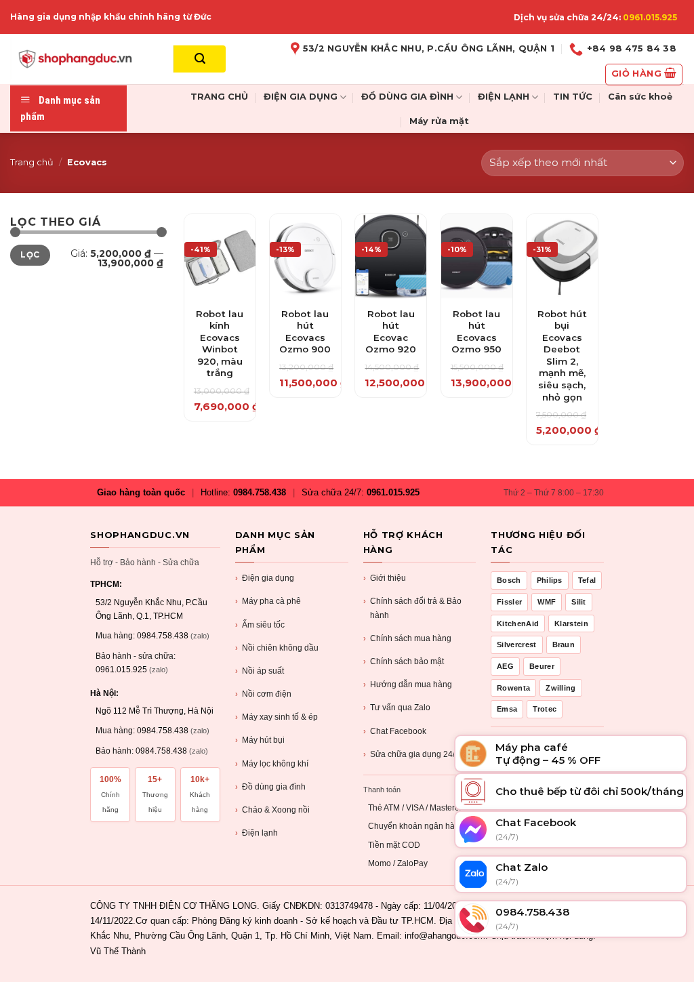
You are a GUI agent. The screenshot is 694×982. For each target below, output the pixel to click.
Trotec (544, 709)
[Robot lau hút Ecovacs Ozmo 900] (305, 257)
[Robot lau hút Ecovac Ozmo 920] (390, 257)
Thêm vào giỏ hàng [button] (220, 332)
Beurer (541, 666)
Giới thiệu (384, 578)
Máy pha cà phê (268, 601)
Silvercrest (516, 644)
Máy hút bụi (260, 740)
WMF (546, 602)
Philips (550, 580)
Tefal (587, 580)
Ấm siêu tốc (260, 625)
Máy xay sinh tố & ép (276, 717)
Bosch (509, 580)
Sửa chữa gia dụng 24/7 (411, 754)
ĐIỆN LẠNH (503, 96)
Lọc (29, 254)
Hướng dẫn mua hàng (407, 684)
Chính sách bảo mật (403, 661)
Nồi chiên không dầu (277, 648)
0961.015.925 (650, 17)
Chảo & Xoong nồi (272, 810)
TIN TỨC (572, 96)
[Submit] (200, 59)
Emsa (507, 709)
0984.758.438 (259, 492)
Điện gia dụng (264, 578)
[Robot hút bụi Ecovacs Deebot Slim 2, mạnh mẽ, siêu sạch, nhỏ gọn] (562, 257)
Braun (563, 644)
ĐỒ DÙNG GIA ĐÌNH (407, 96)
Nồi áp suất (259, 671)
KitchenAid (518, 623)
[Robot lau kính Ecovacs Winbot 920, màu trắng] (220, 257)
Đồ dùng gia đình (270, 787)
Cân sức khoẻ (640, 96)
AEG (505, 666)
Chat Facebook (394, 731)
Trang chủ (32, 162)
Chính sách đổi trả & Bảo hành (412, 607)
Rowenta (513, 688)
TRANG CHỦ (219, 96)
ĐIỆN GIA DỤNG (301, 96)
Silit (578, 602)
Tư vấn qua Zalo (396, 707)
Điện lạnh (256, 833)
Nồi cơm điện (263, 694)
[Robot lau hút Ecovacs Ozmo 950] (476, 257)
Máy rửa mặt (439, 121)
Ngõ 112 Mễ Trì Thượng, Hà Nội (154, 711)
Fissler (509, 602)
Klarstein (571, 623)
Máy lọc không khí (271, 764)
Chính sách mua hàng (407, 638)
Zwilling (560, 688)
